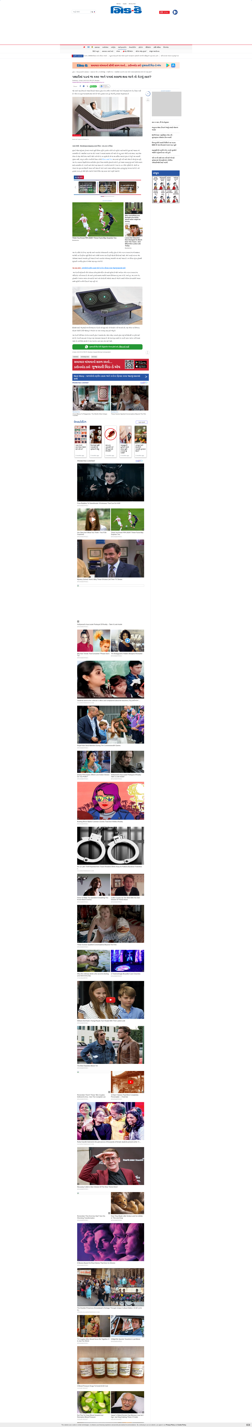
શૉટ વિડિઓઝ (128, 51)
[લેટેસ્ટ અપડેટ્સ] (92, 47)
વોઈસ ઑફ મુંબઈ (141, 51)
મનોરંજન (105, 47)
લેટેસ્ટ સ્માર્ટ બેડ (107, 159)
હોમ (73, 72)
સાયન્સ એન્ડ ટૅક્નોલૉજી (98, 72)
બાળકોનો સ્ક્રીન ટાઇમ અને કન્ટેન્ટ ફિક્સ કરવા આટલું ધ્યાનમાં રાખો (103, 268)
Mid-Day (119, 3)
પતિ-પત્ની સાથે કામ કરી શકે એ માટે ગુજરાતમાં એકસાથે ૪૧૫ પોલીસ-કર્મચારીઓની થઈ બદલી (163, 160)
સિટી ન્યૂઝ (96, 51)
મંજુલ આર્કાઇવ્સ (154, 51)
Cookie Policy (182, 1425)
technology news (85, 356)
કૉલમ (118, 51)
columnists (75, 356)
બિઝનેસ (166, 47)
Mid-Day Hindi (132, 3)
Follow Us (106, 86)
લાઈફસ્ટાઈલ (122, 47)
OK (248, 1424)
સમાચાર (97, 47)
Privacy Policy (170, 1425)
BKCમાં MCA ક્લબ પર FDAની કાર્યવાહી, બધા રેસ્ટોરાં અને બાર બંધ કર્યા (169, 56)
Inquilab (124, 3)
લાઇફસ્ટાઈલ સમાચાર (83, 72)
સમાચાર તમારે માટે (107, 51)
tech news (94, 356)
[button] (138, 188)
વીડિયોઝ (148, 47)
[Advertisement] (126, 30)
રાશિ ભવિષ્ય (157, 47)
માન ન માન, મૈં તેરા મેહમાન (160, 122)
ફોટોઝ (141, 47)
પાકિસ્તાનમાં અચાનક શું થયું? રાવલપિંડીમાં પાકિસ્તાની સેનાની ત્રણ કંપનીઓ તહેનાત (124, 56)
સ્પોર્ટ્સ (113, 47)
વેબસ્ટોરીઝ (132, 47)
